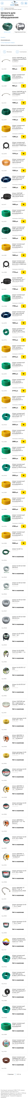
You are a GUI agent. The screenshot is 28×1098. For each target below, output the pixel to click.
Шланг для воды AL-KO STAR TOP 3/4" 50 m (19, 753)
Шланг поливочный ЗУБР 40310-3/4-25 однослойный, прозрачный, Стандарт (19, 161)
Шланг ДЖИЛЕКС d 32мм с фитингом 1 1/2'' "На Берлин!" (18, 736)
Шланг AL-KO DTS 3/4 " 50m (19, 685)
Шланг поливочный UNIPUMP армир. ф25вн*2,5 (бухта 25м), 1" (19, 466)
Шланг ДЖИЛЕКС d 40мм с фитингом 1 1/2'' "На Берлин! (18, 787)
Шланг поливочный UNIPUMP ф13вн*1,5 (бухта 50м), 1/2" (18, 415)
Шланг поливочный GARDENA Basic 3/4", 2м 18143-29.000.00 (18, 1041)
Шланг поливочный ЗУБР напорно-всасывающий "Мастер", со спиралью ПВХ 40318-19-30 (19, 1026)
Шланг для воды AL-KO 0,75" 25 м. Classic (19, 837)
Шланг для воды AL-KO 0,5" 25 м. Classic (19, 769)
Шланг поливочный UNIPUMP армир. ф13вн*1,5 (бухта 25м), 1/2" (19, 958)
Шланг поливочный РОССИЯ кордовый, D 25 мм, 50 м (18, 990)
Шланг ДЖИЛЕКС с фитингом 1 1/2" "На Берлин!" (18, 821)
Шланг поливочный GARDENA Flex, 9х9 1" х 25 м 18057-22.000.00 (19, 1058)
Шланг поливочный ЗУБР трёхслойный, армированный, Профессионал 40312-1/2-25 (19, 179)
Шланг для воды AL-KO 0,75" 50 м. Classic (19, 871)
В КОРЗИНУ (23, 67)
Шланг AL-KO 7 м (17, 549)
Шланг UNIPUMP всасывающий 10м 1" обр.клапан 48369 (18, 279)
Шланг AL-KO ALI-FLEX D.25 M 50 (19, 583)
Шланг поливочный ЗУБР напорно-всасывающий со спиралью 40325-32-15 (19, 212)
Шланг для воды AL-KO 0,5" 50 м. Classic (19, 803)
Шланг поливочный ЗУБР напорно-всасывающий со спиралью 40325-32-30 (19, 449)
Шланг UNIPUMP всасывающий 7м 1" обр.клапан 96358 (18, 194)
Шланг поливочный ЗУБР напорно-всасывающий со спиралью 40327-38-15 (19, 432)
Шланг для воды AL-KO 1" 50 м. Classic (19, 922)
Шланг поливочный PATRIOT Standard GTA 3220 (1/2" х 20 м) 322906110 (19, 941)
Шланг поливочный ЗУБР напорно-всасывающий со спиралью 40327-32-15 (19, 348)
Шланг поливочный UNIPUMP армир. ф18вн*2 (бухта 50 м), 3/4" (18, 974)
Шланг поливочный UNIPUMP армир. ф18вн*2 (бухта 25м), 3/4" (18, 331)
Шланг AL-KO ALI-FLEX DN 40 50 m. (19, 617)
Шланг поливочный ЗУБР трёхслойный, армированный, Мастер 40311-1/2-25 (18, 111)
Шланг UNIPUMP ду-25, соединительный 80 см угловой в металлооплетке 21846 (19, 95)
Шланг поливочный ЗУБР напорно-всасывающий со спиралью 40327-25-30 (19, 483)
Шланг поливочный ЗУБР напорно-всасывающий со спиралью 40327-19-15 (19, 128)
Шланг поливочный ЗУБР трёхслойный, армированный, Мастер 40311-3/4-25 (18, 229)
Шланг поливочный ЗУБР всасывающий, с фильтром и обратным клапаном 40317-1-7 (19, 263)
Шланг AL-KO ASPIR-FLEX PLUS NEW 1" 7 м (18, 651)
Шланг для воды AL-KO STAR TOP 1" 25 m (19, 719)
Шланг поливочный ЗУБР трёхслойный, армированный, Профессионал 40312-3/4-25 (19, 315)
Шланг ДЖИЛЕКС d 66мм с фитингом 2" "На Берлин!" (18, 855)
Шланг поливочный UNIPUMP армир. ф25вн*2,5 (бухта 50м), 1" (19, 1008)
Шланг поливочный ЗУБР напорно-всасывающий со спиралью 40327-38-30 (19, 534)
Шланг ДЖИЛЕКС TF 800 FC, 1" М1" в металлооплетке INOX (19, 889)
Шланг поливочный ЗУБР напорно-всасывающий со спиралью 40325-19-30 (19, 297)
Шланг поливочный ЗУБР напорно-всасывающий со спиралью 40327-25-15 (19, 246)
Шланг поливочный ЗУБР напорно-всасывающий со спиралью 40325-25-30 (19, 382)
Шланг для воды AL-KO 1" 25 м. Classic (19, 905)
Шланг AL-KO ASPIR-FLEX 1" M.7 (18, 634)
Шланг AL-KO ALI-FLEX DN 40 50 (19, 566)
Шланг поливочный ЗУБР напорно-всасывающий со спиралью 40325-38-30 (19, 517)
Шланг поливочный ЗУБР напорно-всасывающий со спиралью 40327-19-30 (19, 399)
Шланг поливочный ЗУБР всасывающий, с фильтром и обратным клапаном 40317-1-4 (19, 145)
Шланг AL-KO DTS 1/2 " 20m (19, 668)
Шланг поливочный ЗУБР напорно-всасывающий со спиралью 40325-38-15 (19, 365)
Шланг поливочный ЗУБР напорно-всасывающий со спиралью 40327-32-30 (19, 500)
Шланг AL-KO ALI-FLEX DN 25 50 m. (19, 600)
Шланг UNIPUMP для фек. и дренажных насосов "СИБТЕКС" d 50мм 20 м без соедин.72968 (18, 704)
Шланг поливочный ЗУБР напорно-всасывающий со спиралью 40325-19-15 (19, 77)
